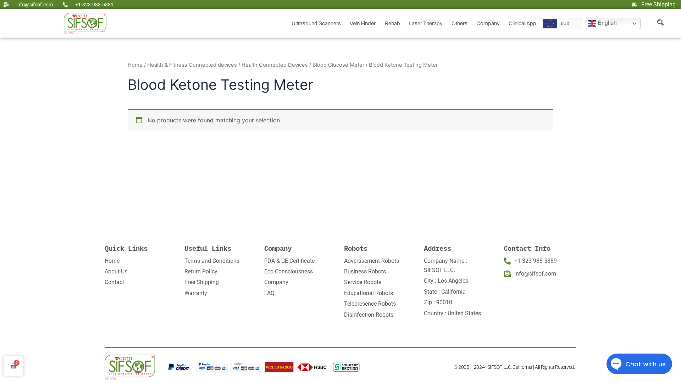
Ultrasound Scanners (316, 23)
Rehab (392, 23)
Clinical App (522, 23)
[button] (661, 23)
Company (488, 23)
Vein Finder (363, 23)
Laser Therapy (426, 23)
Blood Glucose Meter (338, 65)
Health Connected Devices (275, 65)
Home (135, 65)
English (606, 23)
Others (459, 23)
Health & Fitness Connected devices (192, 65)
